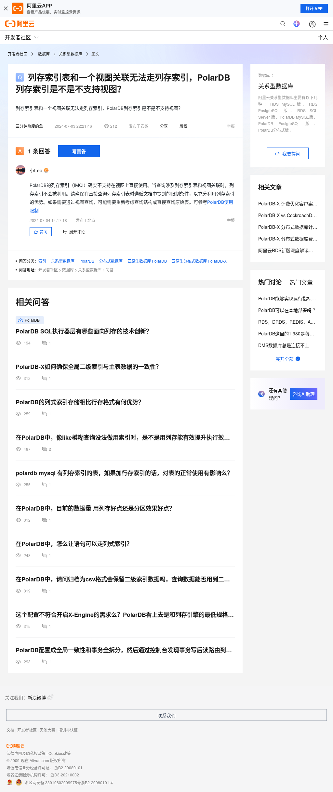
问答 (109, 269)
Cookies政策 (59, 753)
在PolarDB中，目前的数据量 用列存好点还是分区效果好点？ (95, 508)
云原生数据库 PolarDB (147, 261)
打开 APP (314, 8)
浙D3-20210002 (64, 774)
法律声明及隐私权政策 (26, 753)
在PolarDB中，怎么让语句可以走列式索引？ (74, 543)
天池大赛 (47, 730)
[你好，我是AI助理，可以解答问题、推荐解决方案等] (296, 24)
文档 (10, 730)
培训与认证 (68, 730)
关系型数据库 (70, 54)
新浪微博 (37, 697)
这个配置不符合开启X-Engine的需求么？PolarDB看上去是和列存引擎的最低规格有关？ (125, 614)
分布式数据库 (111, 261)
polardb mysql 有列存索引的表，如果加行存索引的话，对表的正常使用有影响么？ (124, 473)
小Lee (36, 170)
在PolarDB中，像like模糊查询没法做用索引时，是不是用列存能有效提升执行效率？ (125, 437)
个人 (323, 37)
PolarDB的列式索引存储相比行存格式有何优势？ (80, 402)
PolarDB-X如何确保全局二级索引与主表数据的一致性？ (89, 366)
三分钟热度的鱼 (29, 126)
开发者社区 (17, 54)
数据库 (44, 54)
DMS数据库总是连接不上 (283, 345)
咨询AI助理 (303, 394)
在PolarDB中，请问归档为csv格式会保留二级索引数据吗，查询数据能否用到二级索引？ (125, 579)
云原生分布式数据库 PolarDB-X (199, 261)
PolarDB (86, 261)
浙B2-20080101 (68, 767)
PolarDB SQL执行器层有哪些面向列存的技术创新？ (84, 331)
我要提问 (291, 153)
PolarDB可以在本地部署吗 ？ (287, 310)
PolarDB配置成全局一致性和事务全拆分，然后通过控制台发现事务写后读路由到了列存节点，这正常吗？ (125, 650)
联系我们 (166, 715)
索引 (42, 261)
